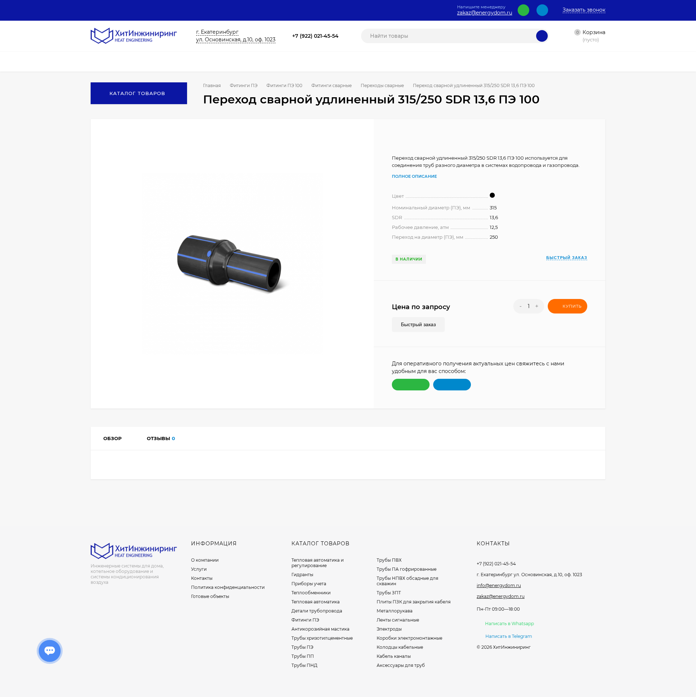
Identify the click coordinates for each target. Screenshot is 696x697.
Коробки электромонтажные (409, 638)
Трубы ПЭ (302, 647)
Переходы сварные (382, 85)
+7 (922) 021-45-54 (315, 36)
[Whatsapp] (523, 10)
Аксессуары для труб (401, 665)
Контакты (201, 578)
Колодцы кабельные (400, 647)
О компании (205, 560)
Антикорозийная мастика (320, 629)
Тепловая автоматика (315, 601)
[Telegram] (542, 10)
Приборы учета (308, 583)
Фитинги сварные (331, 85)
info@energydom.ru (499, 585)
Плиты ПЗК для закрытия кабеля (414, 601)
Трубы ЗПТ (389, 592)
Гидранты (302, 574)
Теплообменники (311, 592)
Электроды (389, 629)
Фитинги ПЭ (243, 85)
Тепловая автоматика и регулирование (317, 562)
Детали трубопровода (316, 611)
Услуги (199, 569)
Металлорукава (395, 611)
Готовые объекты (210, 596)
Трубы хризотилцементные (322, 638)
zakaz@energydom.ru (484, 13)
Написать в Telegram (508, 636)
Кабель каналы (394, 656)
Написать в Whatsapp (509, 623)
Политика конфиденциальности (228, 587)
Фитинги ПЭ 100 (284, 85)
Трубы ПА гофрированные (406, 569)
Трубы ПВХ (389, 560)
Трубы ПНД (304, 665)
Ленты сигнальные (398, 620)
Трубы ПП (302, 656)
